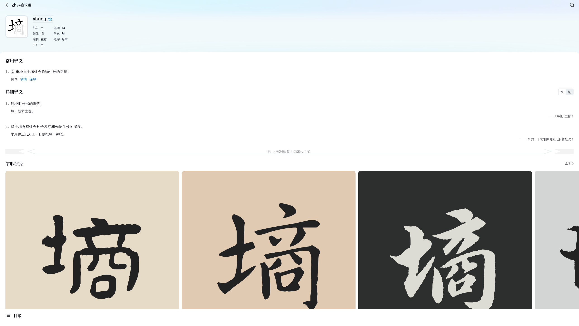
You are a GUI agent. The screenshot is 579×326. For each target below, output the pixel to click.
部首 (36, 28)
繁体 (36, 33)
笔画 (57, 28)
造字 (57, 39)
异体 (57, 33)
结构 (36, 39)
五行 (36, 45)
